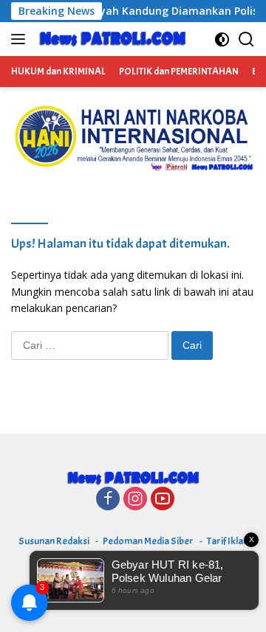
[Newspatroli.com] (110, 39)
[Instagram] (135, 500)
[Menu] (21, 39)
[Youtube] (162, 500)
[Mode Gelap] (222, 39)
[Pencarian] (246, 39)
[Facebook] (108, 500)
